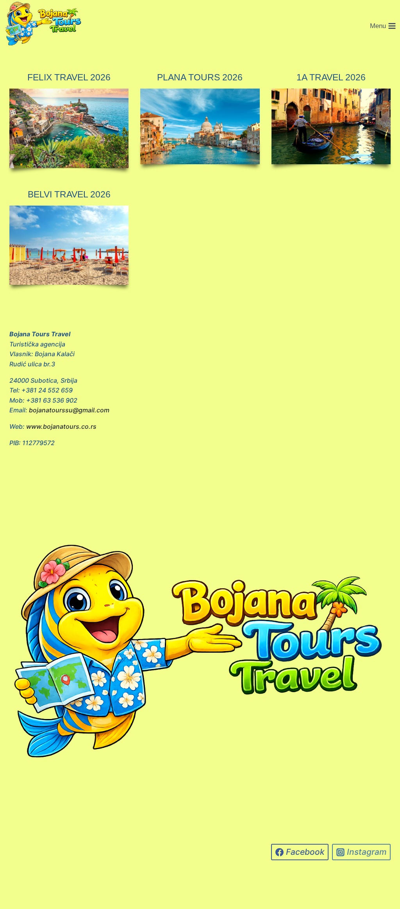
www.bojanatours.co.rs (61, 426)
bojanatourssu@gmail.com (69, 410)
